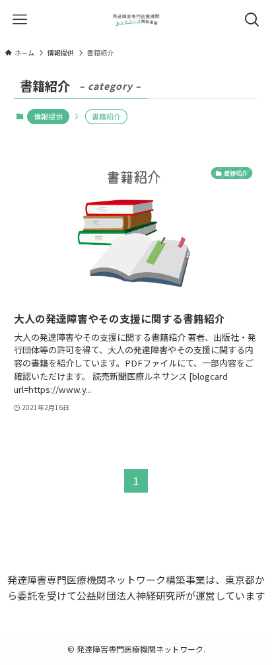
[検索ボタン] (252, 20)
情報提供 (48, 116)
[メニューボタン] (20, 20)
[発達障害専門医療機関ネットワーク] (135, 20)
